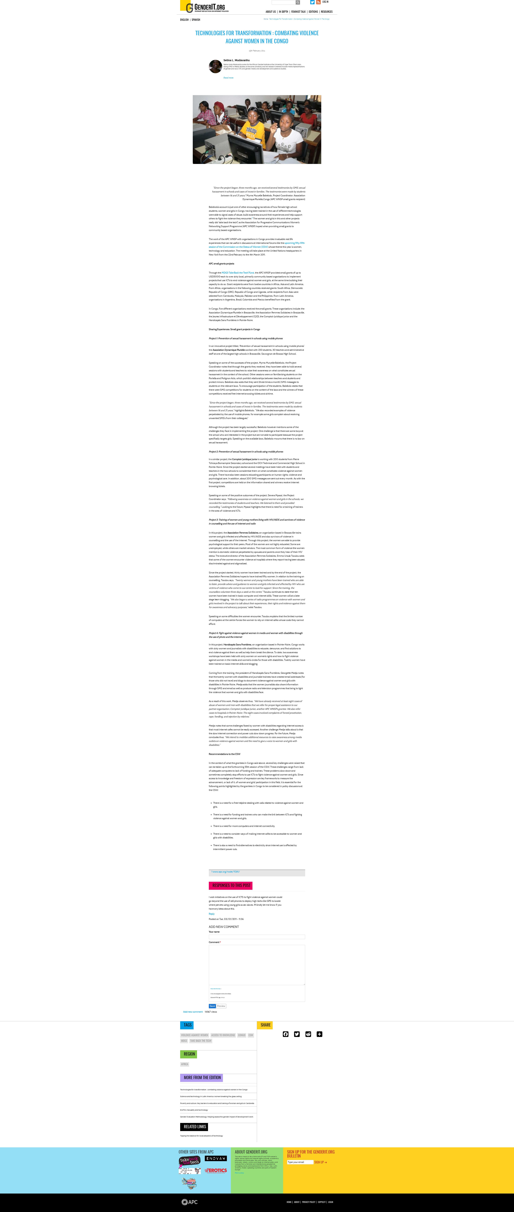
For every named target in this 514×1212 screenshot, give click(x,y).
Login (330, 1202)
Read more (228, 78)
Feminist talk (298, 12)
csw (251, 1035)
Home (266, 19)
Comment (214, 942)
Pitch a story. (239, 1173)
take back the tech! (200, 1041)
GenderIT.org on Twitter (312, 2)
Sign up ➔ (320, 1162)
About (296, 1202)
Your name (214, 931)
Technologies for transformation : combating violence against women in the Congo (213, 1090)
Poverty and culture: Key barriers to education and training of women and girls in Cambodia (217, 1103)
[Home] (207, 7)
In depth (283, 12)
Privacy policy (308, 1202)
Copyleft (322, 1202)
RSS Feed (318, 2)
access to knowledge (223, 1035)
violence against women (194, 1035)
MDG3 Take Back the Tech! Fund (238, 272)
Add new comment (193, 1011)
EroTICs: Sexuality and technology (194, 1110)
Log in (325, 2)
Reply (212, 913)
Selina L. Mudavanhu (237, 60)
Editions (313, 12)
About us (271, 12)
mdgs (184, 1041)
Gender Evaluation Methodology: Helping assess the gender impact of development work (216, 1117)
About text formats (215, 988)
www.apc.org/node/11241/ (226, 871)
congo (241, 1035)
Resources (326, 12)
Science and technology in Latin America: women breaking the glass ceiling (211, 1096)
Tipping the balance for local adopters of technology (201, 1136)
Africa (184, 1064)
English (184, 20)
